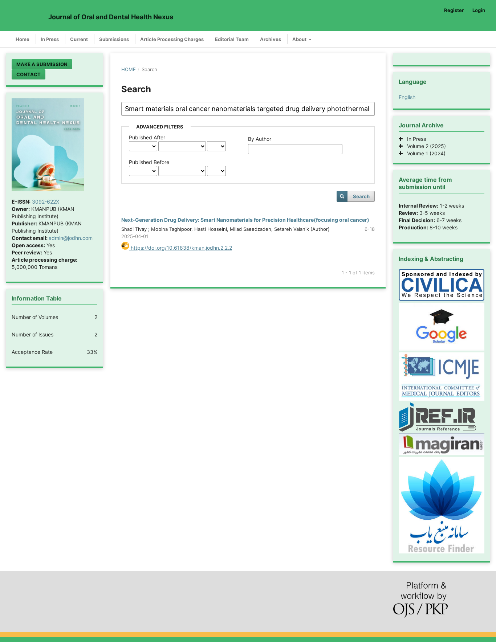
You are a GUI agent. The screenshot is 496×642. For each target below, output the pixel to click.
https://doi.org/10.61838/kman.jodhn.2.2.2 (180, 248)
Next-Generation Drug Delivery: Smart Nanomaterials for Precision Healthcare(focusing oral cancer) (245, 220)
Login (478, 10)
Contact (28, 74)
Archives (270, 39)
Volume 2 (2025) (424, 146)
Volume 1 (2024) (424, 153)
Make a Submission (42, 64)
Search (361, 196)
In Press (50, 39)
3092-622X (45, 202)
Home (22, 39)
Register (454, 10)
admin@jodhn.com (71, 238)
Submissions (114, 39)
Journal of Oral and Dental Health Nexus (110, 17)
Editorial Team (232, 39)
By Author (259, 139)
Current (79, 39)
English (407, 97)
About (300, 39)
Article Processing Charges (172, 39)
